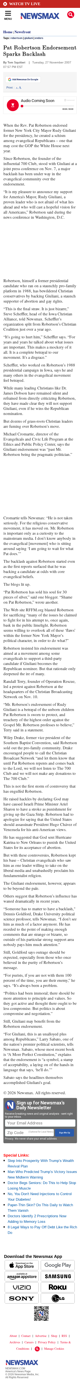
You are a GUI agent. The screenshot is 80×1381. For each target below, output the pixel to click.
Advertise (41, 1336)
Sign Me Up (64, 1133)
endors (39, 38)
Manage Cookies (54, 1349)
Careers (29, 1342)
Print (9, 87)
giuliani (28, 38)
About (13, 1336)
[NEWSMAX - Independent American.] (40, 16)
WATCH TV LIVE (24, 4)
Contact (26, 1336)
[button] (70, 14)
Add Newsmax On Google (25, 79)
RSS (64, 1336)
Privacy (9, 1138)
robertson (16, 38)
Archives (14, 1342)
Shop (54, 1336)
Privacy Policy (47, 1342)
